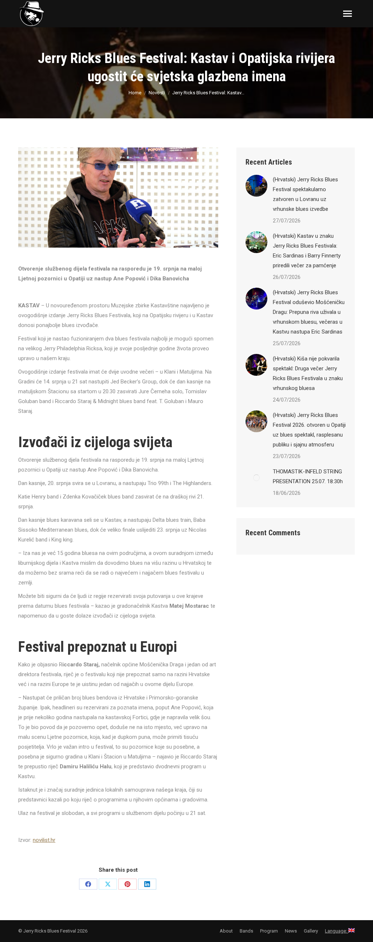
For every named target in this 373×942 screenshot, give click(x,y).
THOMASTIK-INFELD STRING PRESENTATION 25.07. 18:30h (308, 476)
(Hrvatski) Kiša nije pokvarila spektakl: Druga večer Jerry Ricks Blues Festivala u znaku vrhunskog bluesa (308, 373)
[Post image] (256, 186)
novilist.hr (44, 840)
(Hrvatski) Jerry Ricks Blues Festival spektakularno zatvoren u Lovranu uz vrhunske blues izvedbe (305, 194)
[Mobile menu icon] (347, 14)
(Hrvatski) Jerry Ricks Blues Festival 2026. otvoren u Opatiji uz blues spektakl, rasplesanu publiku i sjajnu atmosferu (309, 430)
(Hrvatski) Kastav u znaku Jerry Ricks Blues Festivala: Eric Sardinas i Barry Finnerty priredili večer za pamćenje (307, 251)
